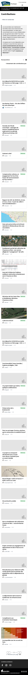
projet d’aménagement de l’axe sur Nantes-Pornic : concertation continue (14, 47)
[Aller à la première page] (10, 3)
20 (20, 654)
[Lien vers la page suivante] (19, 653)
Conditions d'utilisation (6, 661)
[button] (23, 60)
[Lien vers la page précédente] (8, 653)
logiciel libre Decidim (15, 673)
